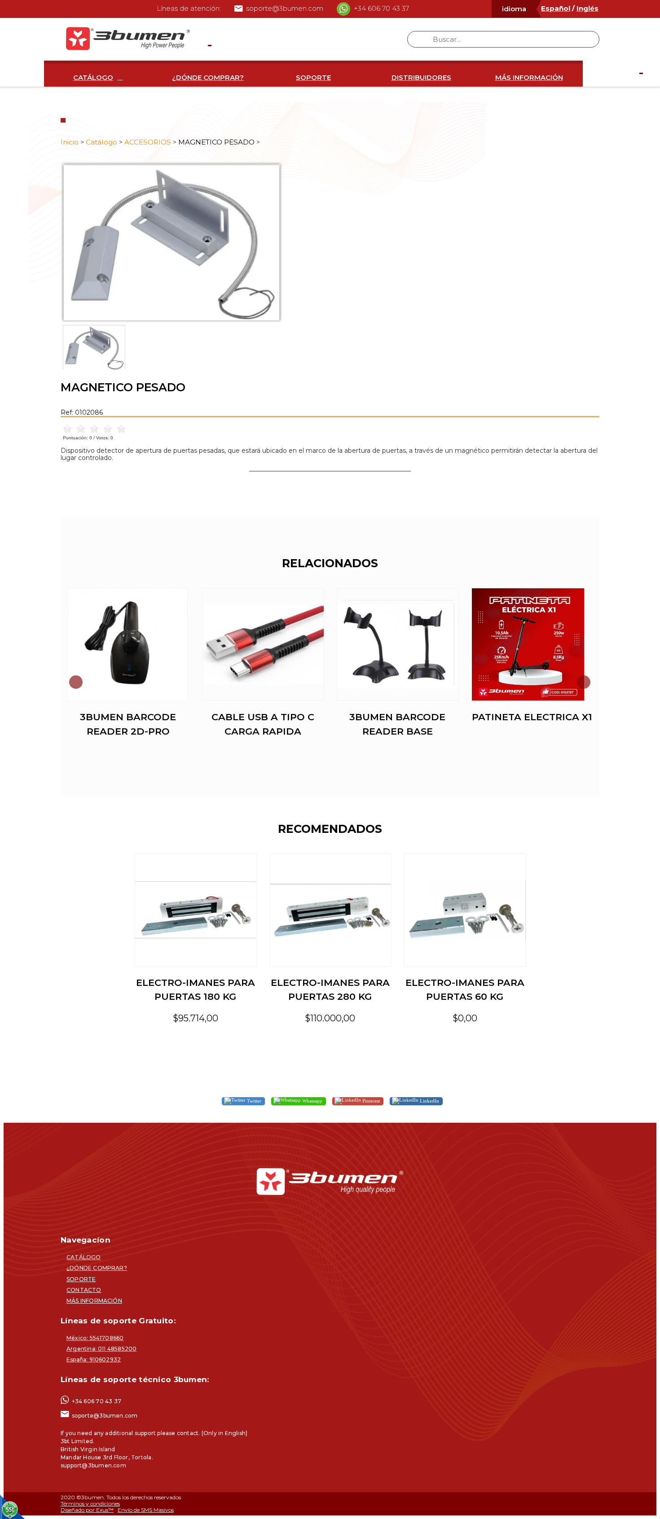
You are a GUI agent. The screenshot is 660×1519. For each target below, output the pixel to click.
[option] (330, 242)
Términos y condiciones (90, 1503)
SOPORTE (313, 77)
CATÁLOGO (93, 77)
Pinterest (370, 1100)
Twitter (253, 1100)
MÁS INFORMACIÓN (529, 77)
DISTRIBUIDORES (421, 77)
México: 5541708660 (94, 1338)
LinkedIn (428, 1100)
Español (555, 8)
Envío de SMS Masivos (146, 1509)
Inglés (587, 8)
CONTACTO (83, 1290)
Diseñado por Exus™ (87, 1509)
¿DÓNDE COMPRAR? (208, 77)
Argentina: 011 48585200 (101, 1348)
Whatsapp (311, 1100)
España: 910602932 (93, 1359)
